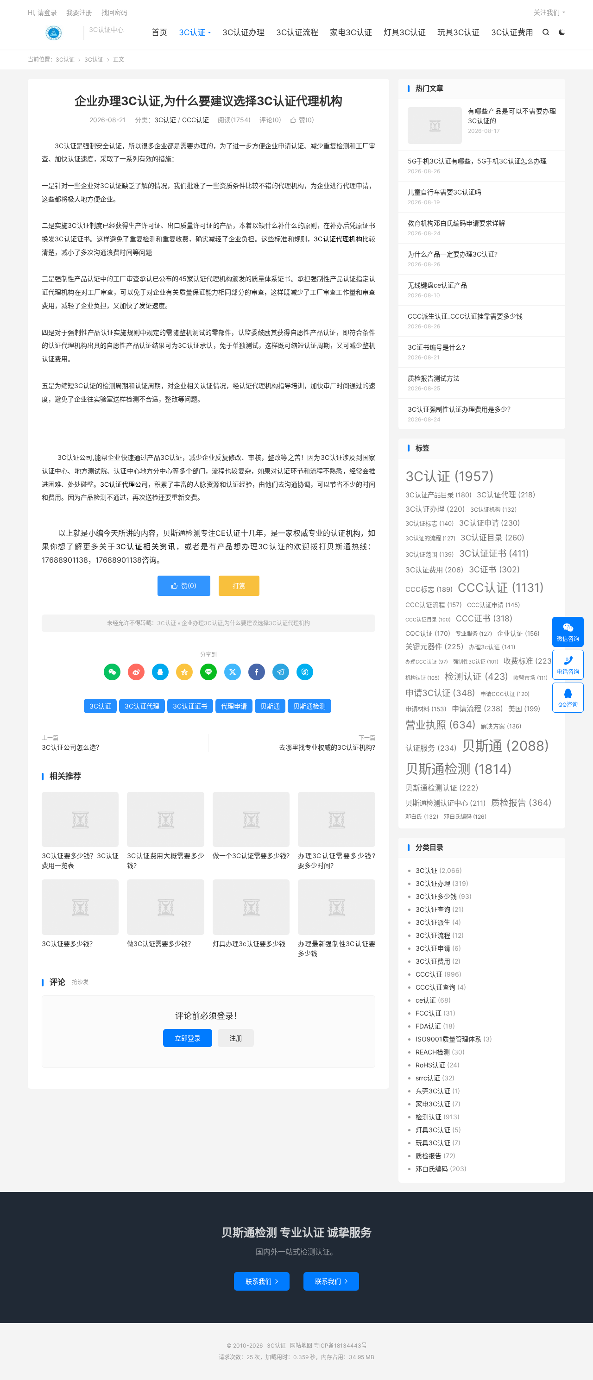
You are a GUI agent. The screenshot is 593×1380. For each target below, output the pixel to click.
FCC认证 (429, 1013)
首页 (159, 32)
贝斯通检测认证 (442, 788)
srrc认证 (428, 1078)
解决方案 (501, 726)
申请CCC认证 (505, 693)
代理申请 (234, 706)
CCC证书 (484, 618)
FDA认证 (428, 1026)
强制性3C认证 (475, 662)
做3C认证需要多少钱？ (160, 943)
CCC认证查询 (435, 987)
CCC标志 (429, 589)
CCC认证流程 (433, 604)
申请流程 (477, 708)
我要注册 (79, 12)
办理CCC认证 (426, 662)
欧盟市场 (530, 678)
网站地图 (301, 1345)
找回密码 (114, 12)
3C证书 (494, 569)
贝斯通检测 (309, 706)
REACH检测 (433, 1052)
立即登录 (188, 1038)
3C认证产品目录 (438, 495)
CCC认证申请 (493, 604)
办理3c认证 (492, 647)
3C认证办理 (243, 32)
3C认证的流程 (430, 538)
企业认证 (518, 633)
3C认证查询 (433, 909)
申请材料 (426, 709)
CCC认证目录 (428, 620)
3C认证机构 (493, 509)
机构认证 (422, 678)
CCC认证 (195, 120)
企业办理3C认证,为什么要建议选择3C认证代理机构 (208, 101)
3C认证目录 (492, 537)
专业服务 (473, 633)
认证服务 (431, 748)
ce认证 (426, 1000)
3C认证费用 (512, 32)
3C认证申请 (489, 523)
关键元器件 (434, 646)
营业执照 (440, 725)
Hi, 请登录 (42, 12)
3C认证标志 (429, 523)
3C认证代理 (142, 706)
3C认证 (53, 32)
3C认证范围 (429, 554)
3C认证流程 (297, 32)
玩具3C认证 (458, 32)
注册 (235, 1038)
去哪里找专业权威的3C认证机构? (327, 747)
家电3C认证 (351, 32)
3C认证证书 (190, 706)
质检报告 (521, 802)
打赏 (239, 586)
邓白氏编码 (465, 816)
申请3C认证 (440, 693)
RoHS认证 (430, 1065)
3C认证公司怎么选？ (72, 747)
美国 (524, 708)
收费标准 (529, 661)
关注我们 (547, 12)
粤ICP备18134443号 (340, 1345)
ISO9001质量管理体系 (448, 1039)
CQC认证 (427, 633)
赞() (302, 120)
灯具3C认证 (405, 32)
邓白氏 (422, 816)
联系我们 (262, 1281)
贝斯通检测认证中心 (445, 803)
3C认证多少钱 (436, 896)
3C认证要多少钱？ (69, 943)
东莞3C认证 (433, 1091)
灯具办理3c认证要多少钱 (249, 943)
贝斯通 (270, 706)
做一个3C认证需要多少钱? (251, 855)
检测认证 (476, 676)
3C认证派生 (433, 922)
